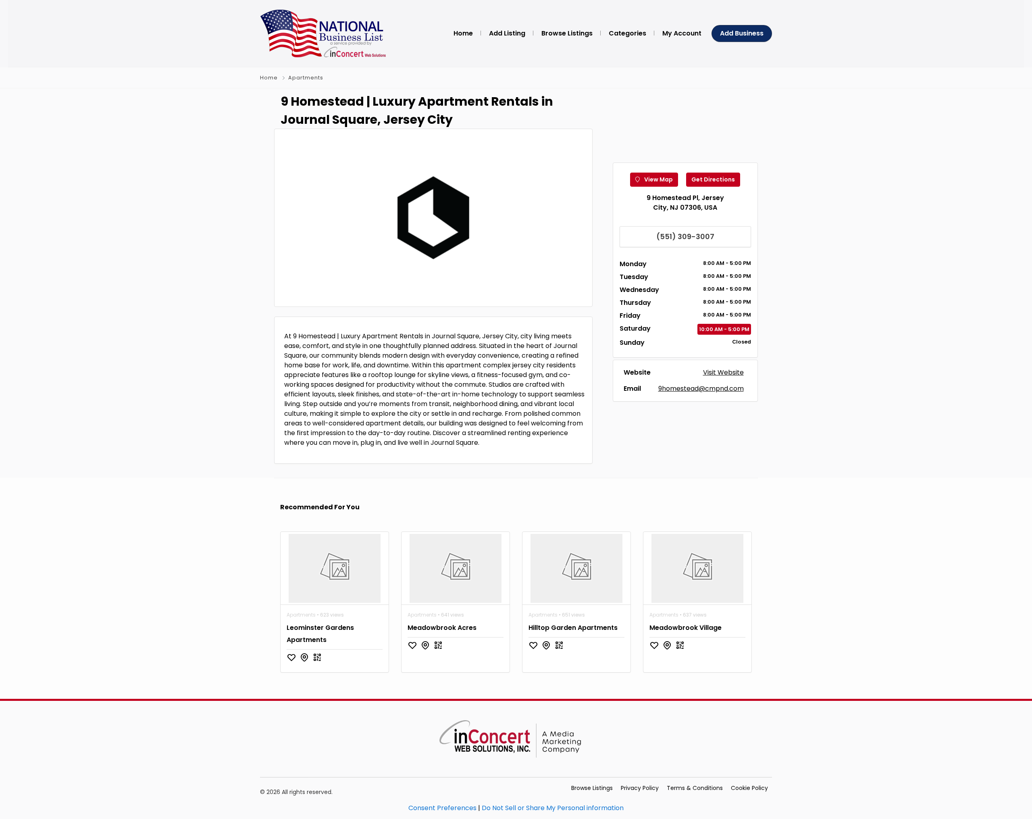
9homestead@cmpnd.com (701, 388)
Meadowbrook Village (685, 627)
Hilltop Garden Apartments (573, 627)
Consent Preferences (442, 808)
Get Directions (713, 179)
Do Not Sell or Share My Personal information (553, 808)
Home (269, 77)
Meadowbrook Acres (442, 627)
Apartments (305, 77)
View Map (658, 179)
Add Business (742, 33)
